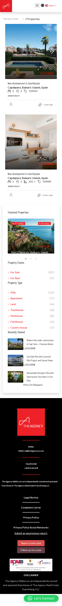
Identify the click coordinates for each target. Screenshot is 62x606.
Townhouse (16, 310)
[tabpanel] (31, 236)
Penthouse (16, 315)
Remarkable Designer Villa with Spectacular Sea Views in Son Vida (40, 376)
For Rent (15, 278)
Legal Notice (31, 497)
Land (13, 304)
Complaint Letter (31, 507)
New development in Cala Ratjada (24, 83)
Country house (18, 327)
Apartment (16, 298)
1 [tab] (27, 260)
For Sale (15, 272)
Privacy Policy (31, 517)
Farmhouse (16, 321)
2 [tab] (32, 260)
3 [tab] (38, 260)
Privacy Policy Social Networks (31, 527)
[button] (41, 598)
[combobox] (14, 19)
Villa (13, 292)
